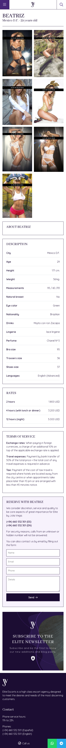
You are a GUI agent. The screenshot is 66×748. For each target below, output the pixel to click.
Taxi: (9, 470)
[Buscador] (61, 4)
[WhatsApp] (52, 743)
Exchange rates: (15, 442)
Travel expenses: (16, 456)
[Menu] (4, 4)
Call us (26, 743)
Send (31, 597)
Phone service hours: (14, 716)
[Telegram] (61, 743)
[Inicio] (33, 4)
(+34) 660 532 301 (12, 730)
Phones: (6, 726)
